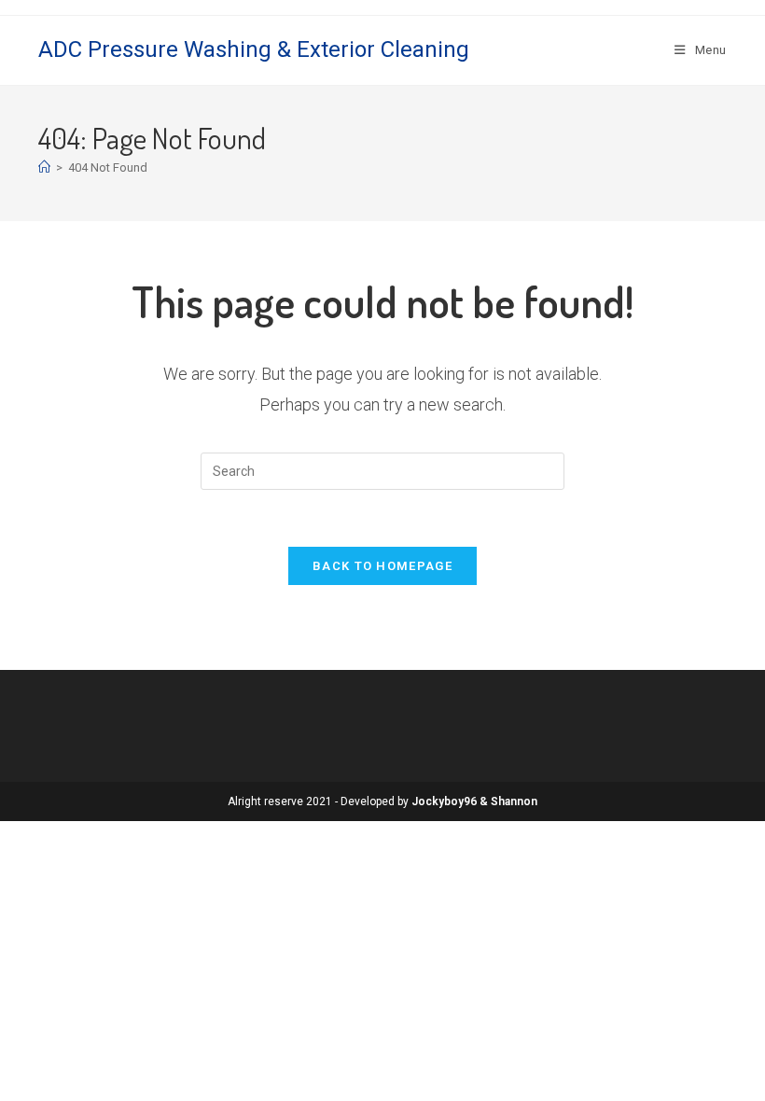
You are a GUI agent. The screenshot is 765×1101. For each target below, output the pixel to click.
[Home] (44, 167)
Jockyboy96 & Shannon (474, 801)
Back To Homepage (382, 566)
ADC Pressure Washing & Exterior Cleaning (253, 49)
